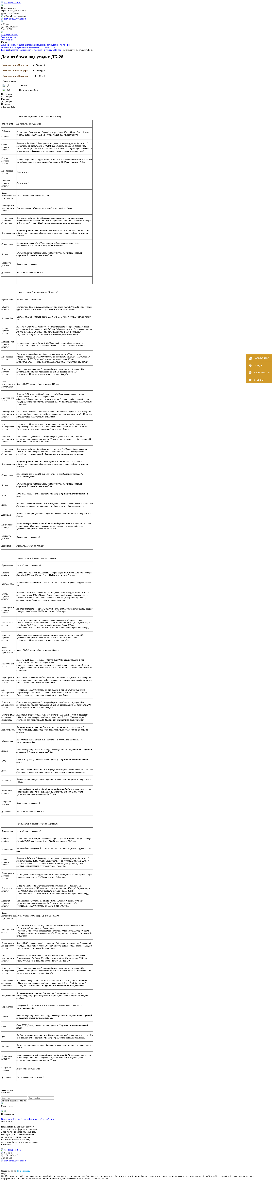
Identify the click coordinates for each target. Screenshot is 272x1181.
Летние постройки (61, 45)
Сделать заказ (9, 81)
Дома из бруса (8, 45)
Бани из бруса (45, 45)
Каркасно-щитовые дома (27, 45)
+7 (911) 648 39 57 (12, 2)
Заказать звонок (8, 37)
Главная (5, 50)
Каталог (14, 50)
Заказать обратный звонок (13, 1100)
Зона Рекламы (23, 1171)
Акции (24, 47)
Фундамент (33, 47)
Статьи (42, 47)
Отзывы (5, 47)
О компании (7, 39)
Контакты (50, 47)
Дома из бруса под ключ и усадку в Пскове (40, 50)
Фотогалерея (15, 47)
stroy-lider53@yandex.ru (15, 19)
